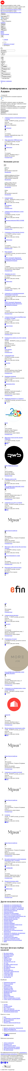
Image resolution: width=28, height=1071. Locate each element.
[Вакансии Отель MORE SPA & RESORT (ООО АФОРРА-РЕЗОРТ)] (15, 658)
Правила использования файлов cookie (11, 12)
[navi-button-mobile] (2, 36)
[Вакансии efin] (15, 589)
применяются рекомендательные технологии (14, 1053)
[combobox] (8, 50)
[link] (3, 28)
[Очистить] (3, 54)
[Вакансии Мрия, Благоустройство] (15, 520)
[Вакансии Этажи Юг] (15, 704)
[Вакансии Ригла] (15, 413)
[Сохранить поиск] (2, 58)
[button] (2, 31)
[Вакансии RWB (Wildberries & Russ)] (15, 455)
